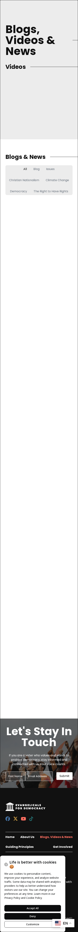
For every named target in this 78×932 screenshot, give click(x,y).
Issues (50, 169)
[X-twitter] (15, 818)
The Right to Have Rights (51, 191)
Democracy (18, 191)
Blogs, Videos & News (56, 837)
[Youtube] (23, 818)
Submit (64, 776)
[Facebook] (7, 818)
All (25, 169)
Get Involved (63, 847)
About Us (27, 837)
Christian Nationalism (24, 180)
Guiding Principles (19, 847)
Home (10, 837)
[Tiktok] (31, 818)
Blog (36, 169)
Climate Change (57, 180)
